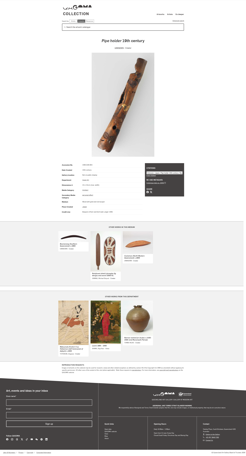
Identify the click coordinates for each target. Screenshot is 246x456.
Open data (108, 429)
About (107, 438)
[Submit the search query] (63, 27)
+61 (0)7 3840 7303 (212, 437)
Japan (84, 207)
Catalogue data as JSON (155, 183)
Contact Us (209, 440)
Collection (76, 13)
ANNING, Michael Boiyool (100, 278)
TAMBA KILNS (129, 343)
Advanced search (178, 21)
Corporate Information (43, 452)
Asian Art (85, 180)
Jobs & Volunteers (9, 452)
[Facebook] (147, 192)
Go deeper (179, 14)
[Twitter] (151, 192)
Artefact (85, 190)
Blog (106, 436)
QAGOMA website (111, 431)
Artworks (160, 14)
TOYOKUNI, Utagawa (67, 354)
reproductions (136, 370)
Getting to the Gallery (213, 434)
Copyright (30, 452)
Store (106, 434)
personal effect (87, 195)
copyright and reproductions (168, 370)
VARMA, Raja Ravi (98, 348)
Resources (89, 21)
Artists (170, 14)
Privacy (21, 452)
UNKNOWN (119, 48)
